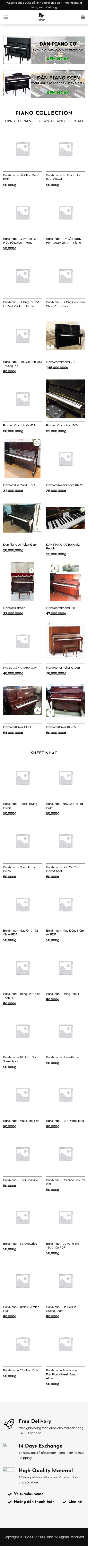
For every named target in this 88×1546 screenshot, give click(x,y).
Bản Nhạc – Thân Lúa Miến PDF (21, 1309)
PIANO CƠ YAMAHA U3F (20, 667)
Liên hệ (75, 1502)
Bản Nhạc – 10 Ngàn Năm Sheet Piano (20, 1059)
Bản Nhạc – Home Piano (62, 1057)
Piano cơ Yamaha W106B (63, 667)
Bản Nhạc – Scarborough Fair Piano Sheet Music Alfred (63, 1374)
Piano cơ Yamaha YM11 (19, 425)
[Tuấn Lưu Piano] (41, 17)
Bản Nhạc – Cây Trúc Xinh (20, 1370)
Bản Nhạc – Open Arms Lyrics (19, 869)
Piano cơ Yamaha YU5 (61, 362)
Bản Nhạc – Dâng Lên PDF (64, 994)
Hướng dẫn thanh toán (34, 1502)
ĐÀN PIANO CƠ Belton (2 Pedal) (63, 546)
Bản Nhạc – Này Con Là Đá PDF (64, 806)
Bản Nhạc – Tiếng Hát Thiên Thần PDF (21, 996)
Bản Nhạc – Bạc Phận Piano (65, 1120)
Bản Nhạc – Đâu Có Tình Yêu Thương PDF (22, 364)
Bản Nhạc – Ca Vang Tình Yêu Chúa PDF (63, 1245)
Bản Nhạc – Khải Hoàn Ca (20, 1180)
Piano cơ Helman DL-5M (19, 485)
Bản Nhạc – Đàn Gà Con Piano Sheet (62, 869)
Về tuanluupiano (28, 1494)
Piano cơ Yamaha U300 (62, 425)
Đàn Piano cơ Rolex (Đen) (20, 544)
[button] (6, 17)
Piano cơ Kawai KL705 (61, 727)
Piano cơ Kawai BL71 (17, 727)
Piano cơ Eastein (14, 608)
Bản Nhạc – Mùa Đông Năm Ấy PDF (65, 932)
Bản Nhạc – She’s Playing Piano (20, 806)
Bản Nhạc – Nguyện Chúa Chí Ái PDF (20, 932)
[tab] (20, 121)
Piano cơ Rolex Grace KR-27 (64, 485)
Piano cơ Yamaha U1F (61, 608)
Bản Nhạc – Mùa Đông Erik (21, 1120)
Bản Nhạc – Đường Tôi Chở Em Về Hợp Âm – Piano (21, 304)
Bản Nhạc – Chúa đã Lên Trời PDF (65, 1182)
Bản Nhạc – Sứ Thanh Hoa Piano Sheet (63, 177)
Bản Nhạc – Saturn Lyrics (20, 1243)
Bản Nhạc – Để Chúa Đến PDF (20, 177)
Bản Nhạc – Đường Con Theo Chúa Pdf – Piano (65, 304)
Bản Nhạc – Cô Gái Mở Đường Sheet (61, 1309)
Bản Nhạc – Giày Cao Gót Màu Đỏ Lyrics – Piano (20, 240)
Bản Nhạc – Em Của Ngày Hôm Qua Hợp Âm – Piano (63, 240)
